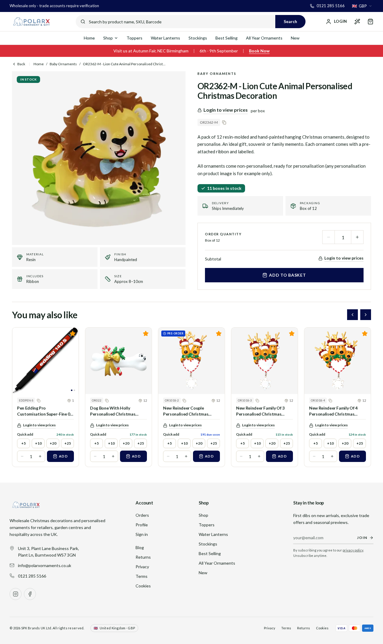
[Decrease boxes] (22, 456)
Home (89, 37)
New (295, 37)
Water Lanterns (165, 37)
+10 (38, 443)
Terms (142, 576)
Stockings (198, 37)
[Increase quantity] (357, 237)
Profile (142, 524)
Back (21, 64)
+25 (67, 443)
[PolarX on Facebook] (30, 594)
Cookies (143, 585)
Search (290, 21)
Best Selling (226, 37)
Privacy (142, 566)
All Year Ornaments (264, 37)
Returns (143, 557)
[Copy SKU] (224, 122)
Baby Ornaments (63, 64)
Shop (108, 37)
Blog (140, 547)
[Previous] (352, 314)
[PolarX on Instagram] (16, 594)
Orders (142, 515)
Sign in (142, 534)
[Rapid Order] (357, 22)
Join (362, 537)
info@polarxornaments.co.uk (44, 565)
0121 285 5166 (32, 575)
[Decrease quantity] (329, 237)
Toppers (134, 37)
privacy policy (353, 550)
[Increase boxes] (40, 456)
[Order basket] (370, 22)
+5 (23, 443)
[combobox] (362, 6)
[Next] (365, 314)
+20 (53, 443)
